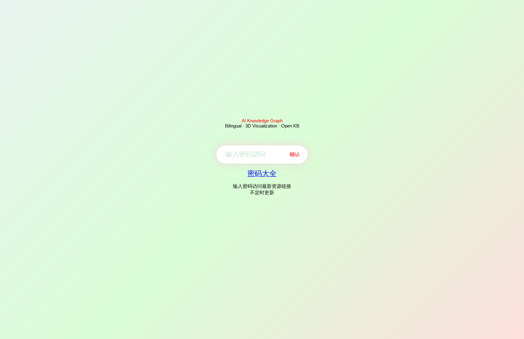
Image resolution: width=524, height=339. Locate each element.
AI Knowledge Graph (262, 120)
